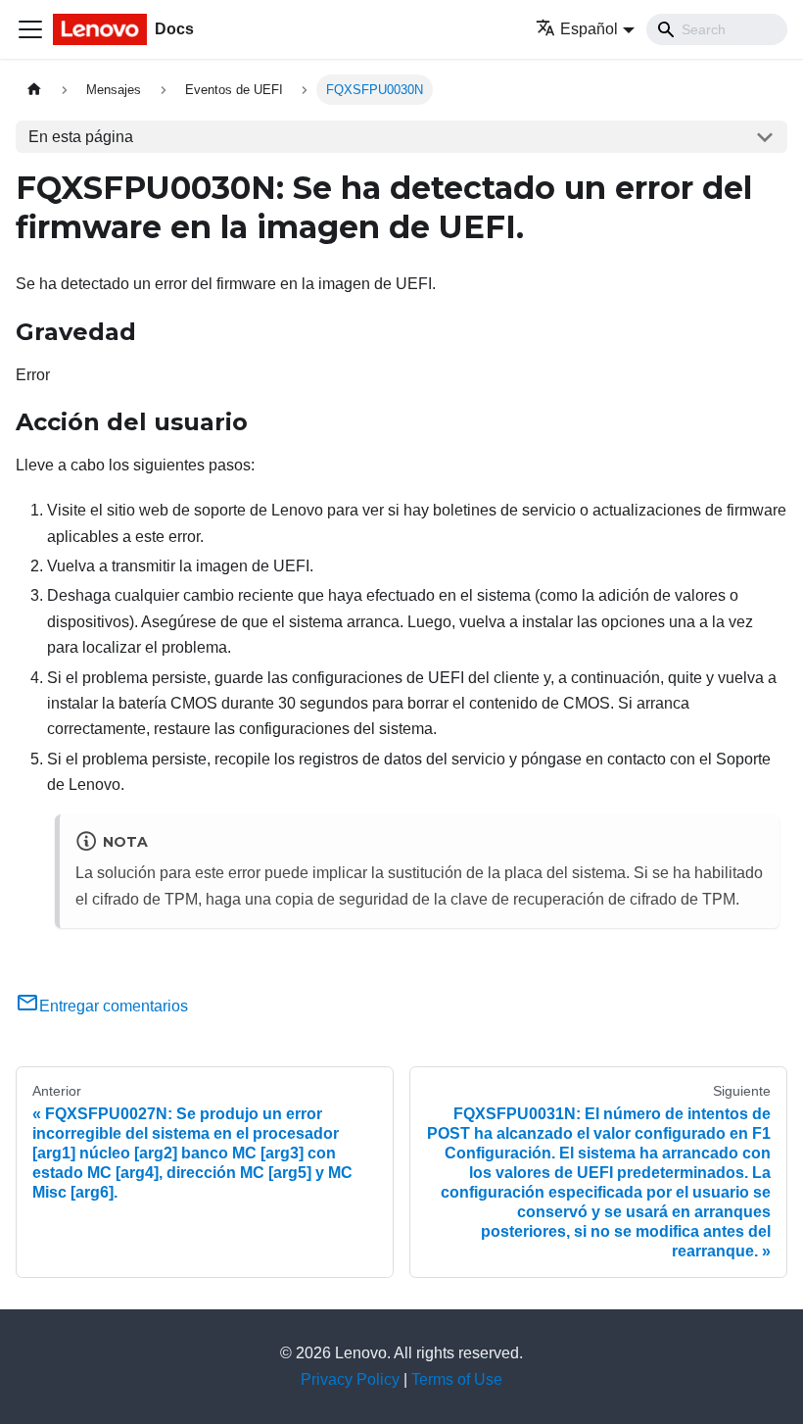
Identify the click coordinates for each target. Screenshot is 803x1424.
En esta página (80, 136)
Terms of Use (456, 1379)
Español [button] (589, 29)
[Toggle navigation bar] (30, 29)
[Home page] (34, 89)
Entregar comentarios (113, 1006)
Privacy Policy (350, 1379)
